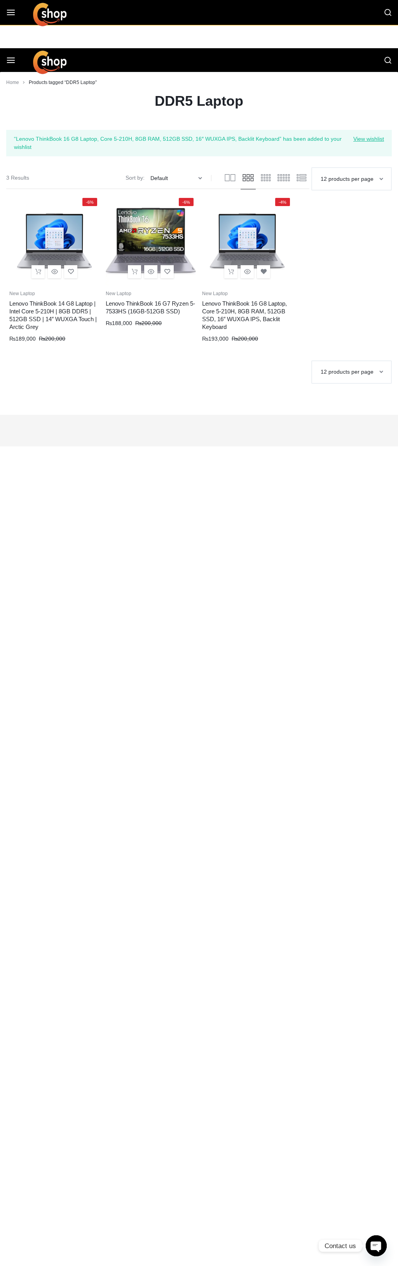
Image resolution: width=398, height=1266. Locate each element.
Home (12, 82)
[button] (38, 271)
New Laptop (22, 293)
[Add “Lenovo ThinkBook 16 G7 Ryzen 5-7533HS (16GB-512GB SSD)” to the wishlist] (167, 271)
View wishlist (368, 139)
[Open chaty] (376, 1245)
